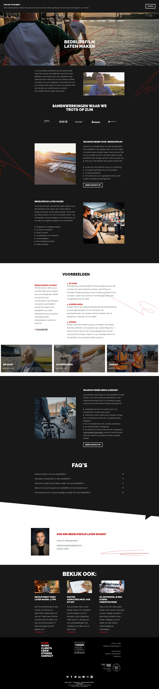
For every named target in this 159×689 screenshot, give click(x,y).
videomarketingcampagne (93, 432)
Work (75, 21)
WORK (45, 645)
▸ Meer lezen (71, 632)
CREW (45, 650)
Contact (120, 21)
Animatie (77, 686)
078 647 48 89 (116, 643)
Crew (92, 21)
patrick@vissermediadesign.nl (69, 545)
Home (67, 21)
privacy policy (68, 682)
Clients (84, 21)
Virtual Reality (84, 686)
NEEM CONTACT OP (93, 185)
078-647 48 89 (63, 548)
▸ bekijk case (8, 368)
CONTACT (47, 655)
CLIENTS (46, 648)
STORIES (46, 653)
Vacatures (101, 21)
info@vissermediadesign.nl (112, 646)
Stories (111, 21)
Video (73, 686)
